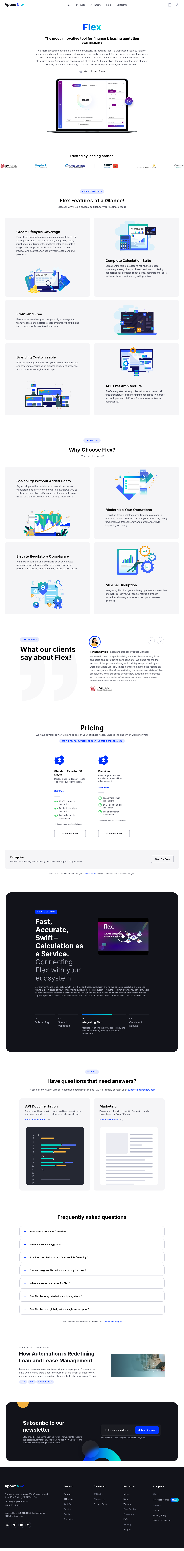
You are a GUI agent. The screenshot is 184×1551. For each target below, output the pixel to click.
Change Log (99, 1496)
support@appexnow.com (141, 1086)
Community (128, 1511)
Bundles (68, 1511)
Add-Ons (68, 1501)
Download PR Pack (108, 1116)
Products (68, 1491)
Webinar (127, 1501)
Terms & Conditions (162, 1517)
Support (127, 1526)
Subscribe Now (147, 1427)
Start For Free (70, 833)
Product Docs (100, 1501)
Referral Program (165, 1497)
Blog (125, 1496)
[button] (92, 1228)
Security (127, 1521)
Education (68, 1516)
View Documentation (35, 1116)
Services (68, 1506)
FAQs (125, 1516)
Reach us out (90, 873)
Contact (156, 1507)
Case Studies (129, 1506)
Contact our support (112, 1319)
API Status (98, 1491)
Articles (126, 1491)
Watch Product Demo (94, 71)
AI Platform (69, 1496)
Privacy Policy (159, 1512)
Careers (157, 1502)
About (156, 1491)
